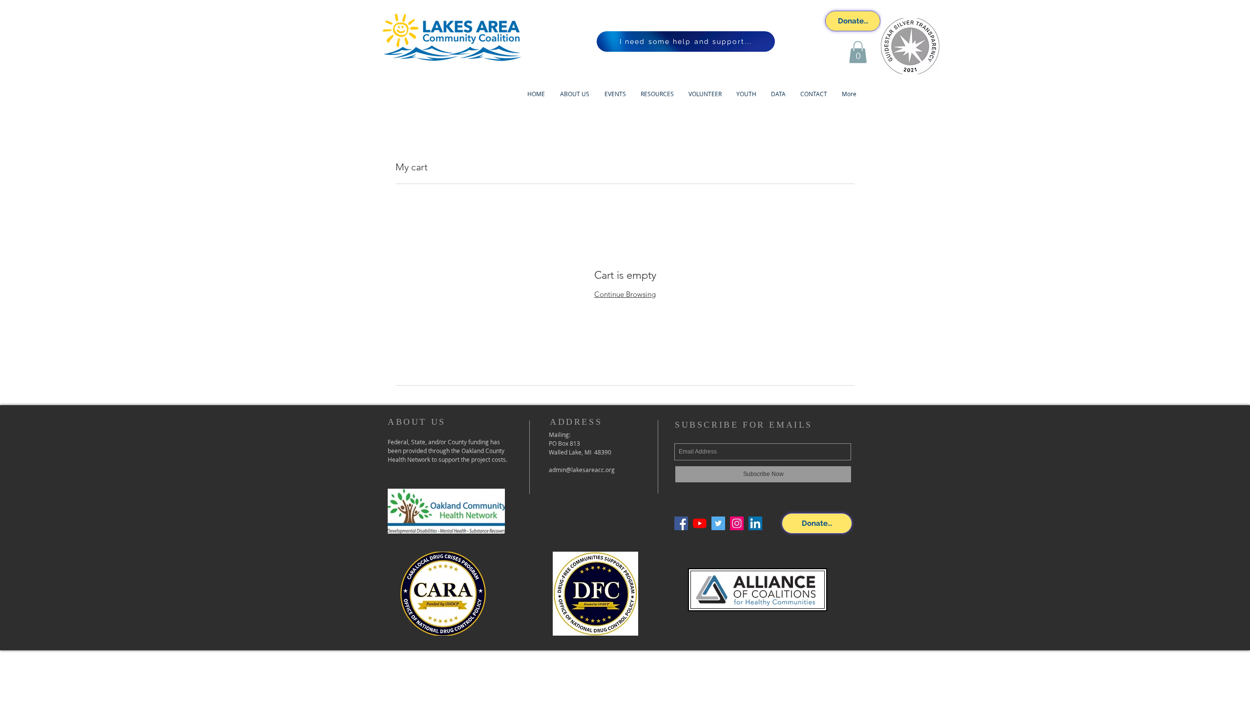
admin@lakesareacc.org (582, 470)
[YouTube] (700, 523)
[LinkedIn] (755, 523)
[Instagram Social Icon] (737, 523)
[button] (858, 52)
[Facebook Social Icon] (681, 523)
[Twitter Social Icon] (718, 523)
